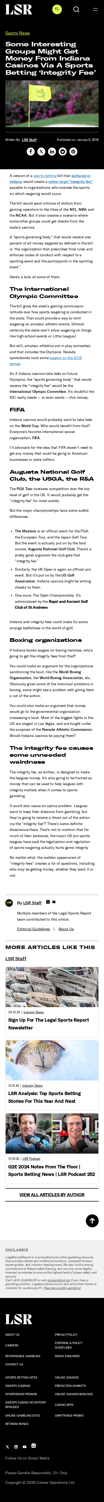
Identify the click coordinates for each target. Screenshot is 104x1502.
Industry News (33, 1012)
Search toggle (76, 9)
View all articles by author (52, 1194)
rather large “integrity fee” (70, 181)
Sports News (17, 33)
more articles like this (50, 947)
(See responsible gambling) (62, 1288)
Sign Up (57, 9)
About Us (66, 929)
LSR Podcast (31, 1159)
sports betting (45, 176)
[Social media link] (31, 152)
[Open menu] (95, 9)
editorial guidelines (33, 929)
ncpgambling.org (58, 1280)
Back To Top (92, 1220)
